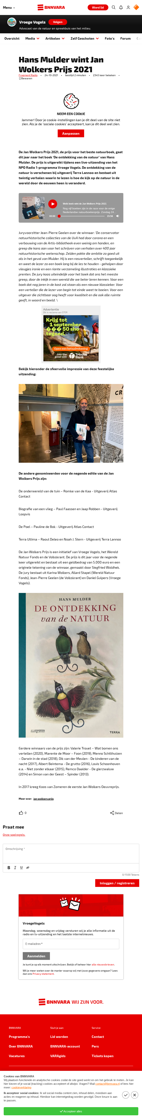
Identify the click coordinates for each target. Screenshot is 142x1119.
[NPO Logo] (136, 7)
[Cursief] (15, 868)
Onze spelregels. (14, 834)
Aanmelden (36, 956)
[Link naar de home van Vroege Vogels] (11, 22)
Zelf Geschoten (82, 38)
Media (30, 38)
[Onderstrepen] (21, 868)
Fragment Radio (28, 75)
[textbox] (71, 853)
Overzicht (11, 38)
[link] (43, 798)
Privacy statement (43, 973)
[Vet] (9, 868)
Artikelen (52, 38)
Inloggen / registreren (117, 883)
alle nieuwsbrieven (103, 964)
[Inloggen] (128, 7)
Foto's (109, 38)
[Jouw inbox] (121, 7)
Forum (125, 38)
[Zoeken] (113, 7)
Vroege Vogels (32, 22)
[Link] (28, 868)
